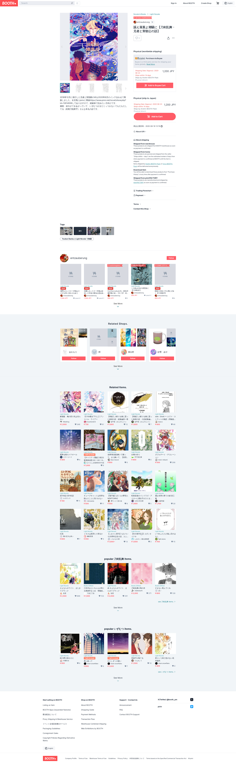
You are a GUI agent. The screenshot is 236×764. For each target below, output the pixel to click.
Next (126, 47)
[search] (72, 3)
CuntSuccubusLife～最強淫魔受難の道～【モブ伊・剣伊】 (118, 292)
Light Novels (155, 14)
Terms (136, 204)
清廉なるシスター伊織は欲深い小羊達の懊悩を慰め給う (93, 292)
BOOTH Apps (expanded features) (57, 710)
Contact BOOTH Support (129, 714)
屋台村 (131, 352)
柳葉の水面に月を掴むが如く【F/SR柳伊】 (164, 292)
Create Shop (206, 3)
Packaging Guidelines (51, 728)
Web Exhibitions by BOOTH (92, 728)
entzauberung (78, 258)
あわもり (73, 352)
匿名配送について (50, 714)
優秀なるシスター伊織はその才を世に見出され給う (70, 292)
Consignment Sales (50, 733)
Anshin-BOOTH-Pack (152, 164)
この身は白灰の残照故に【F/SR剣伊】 (140, 289)
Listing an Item (49, 705)
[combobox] (46, 3)
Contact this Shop (141, 209)
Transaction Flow (88, 719)
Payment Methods (88, 714)
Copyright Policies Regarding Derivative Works (59, 739)
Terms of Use (83, 758)
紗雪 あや (162, 352)
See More (118, 366)
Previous (62, 47)
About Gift (140, 131)
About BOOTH (189, 3)
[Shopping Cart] (218, 3)
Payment (139, 195)
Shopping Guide (87, 710)
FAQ (121, 710)
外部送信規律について (137, 758)
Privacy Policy (123, 758)
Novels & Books (139, 14)
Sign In (174, 3)
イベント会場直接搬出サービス (55, 724)
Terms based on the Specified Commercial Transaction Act (166, 758)
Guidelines (112, 758)
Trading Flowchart (143, 191)
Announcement (125, 705)
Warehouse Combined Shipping (93, 724)
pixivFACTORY (138, 182)
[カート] (152, 22)
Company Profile (71, 758)
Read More (151, 64)
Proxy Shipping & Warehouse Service (58, 719)
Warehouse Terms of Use (97, 758)
